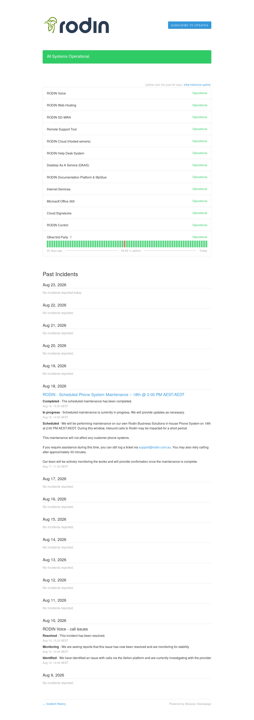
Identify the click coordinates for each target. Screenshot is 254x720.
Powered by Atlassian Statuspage (190, 704)
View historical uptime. (197, 85)
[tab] (47, 244)
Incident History (54, 704)
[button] (189, 25)
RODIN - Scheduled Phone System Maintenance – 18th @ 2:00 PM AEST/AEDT (113, 394)
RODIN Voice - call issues (65, 629)
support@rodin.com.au (155, 447)
